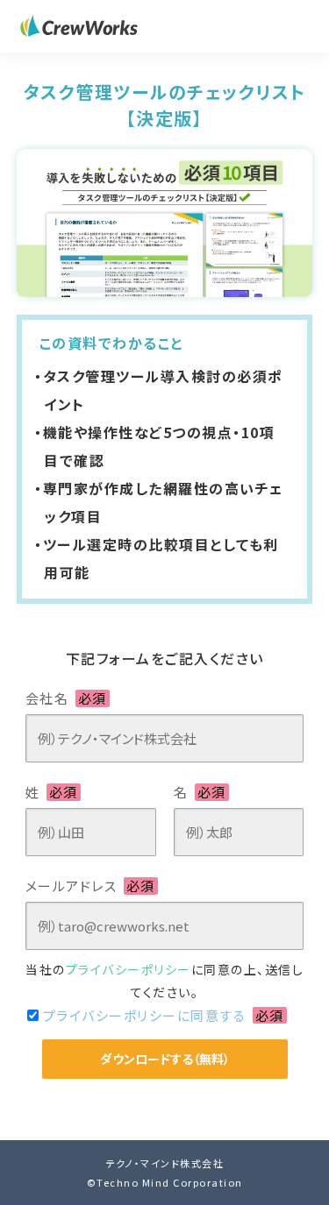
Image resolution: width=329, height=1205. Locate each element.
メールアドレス (90, 885)
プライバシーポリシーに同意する (163, 1015)
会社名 (66, 698)
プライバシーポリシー (128, 969)
